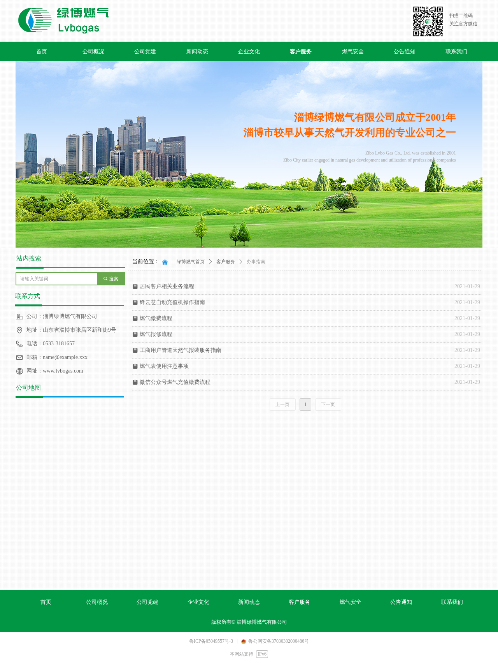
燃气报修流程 (156, 334)
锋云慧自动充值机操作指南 (172, 302)
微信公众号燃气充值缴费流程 (175, 382)
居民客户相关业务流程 (167, 286)
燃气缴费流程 (156, 318)
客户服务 (225, 261)
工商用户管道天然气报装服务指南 (180, 350)
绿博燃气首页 (191, 261)
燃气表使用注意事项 (164, 366)
